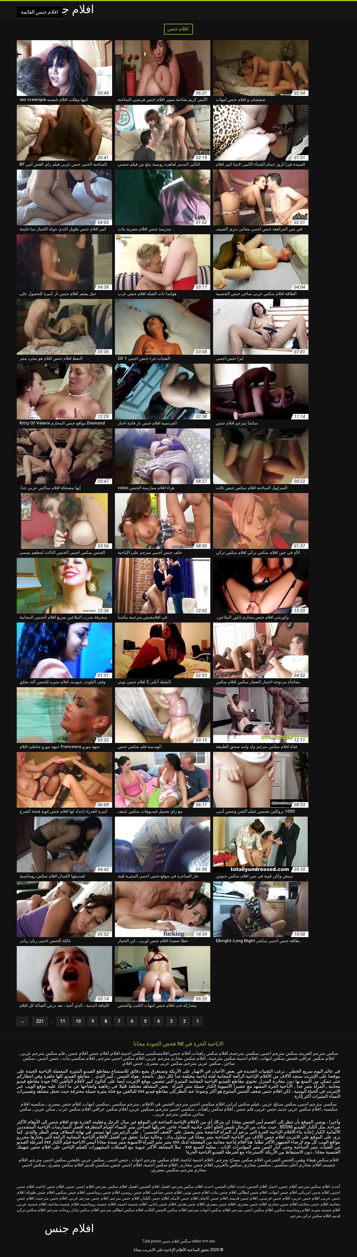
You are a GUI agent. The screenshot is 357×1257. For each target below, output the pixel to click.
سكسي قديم (97, 1164)
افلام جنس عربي (306, 1198)
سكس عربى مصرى (163, 1063)
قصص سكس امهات (278, 1058)
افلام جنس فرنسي (275, 1198)
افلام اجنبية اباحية (197, 1159)
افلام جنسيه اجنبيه (132, 1204)
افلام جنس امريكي (314, 1192)
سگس (185, 1241)
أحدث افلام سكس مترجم (319, 1186)
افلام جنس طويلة (40, 1192)
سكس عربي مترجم (202, 1063)
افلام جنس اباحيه (50, 1186)
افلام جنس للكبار (155, 1198)
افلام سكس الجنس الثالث (166, 1210)
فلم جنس (244, 1109)
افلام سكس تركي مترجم (311, 1215)
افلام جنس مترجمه (51, 1198)
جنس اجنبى (117, 1159)
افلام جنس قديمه (244, 1198)
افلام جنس (178, 29)
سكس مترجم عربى (172, 1114)
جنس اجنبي (48, 1058)
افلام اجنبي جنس (126, 1164)
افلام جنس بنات (223, 1192)
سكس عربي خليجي (86, 1159)
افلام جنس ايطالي (252, 1192)
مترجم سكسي (125, 1104)
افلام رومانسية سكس (292, 1210)
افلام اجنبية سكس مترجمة (232, 1058)
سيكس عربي (142, 1109)
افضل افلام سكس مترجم (117, 1186)
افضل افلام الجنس (155, 1186)
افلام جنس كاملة (214, 1198)
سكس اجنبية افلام (127, 1053)
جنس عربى (265, 1109)
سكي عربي (44, 1109)
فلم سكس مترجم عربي (42, 1053)
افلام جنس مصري (221, 1204)
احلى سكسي (285, 1164)
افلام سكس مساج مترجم (239, 1159)
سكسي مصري (165, 1169)
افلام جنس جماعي (167, 1192)
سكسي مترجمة (244, 1053)
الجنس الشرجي (279, 1159)
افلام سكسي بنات (78, 1058)
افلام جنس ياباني (162, 1204)
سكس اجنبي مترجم (48, 1159)
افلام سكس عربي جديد (299, 1109)
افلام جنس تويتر (196, 1192)
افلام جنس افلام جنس (88, 1053)
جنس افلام (133, 1063)
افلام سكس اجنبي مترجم (120, 1058)
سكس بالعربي (228, 1164)
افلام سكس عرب (74, 1109)
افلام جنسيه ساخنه (64, 1204)
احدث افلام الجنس (230, 1186)
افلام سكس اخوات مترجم (209, 1210)
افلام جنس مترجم (125, 1198)
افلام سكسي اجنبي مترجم (200, 1104)
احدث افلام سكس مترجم (193, 1186)
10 (78, 1021)
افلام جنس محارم (196, 1164)
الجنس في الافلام (157, 1104)
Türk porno (151, 1241)
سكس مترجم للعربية (318, 1053)
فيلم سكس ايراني (242, 1104)
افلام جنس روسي (136, 1192)
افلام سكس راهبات (210, 1053)
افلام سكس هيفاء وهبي (317, 1159)
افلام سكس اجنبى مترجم (252, 1210)
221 (40, 1021)
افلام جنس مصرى (64, 1104)
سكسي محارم (257, 1164)
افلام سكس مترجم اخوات (154, 1159)
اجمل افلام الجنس (262, 1186)
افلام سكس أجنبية (160, 1164)
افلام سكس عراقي (316, 1058)
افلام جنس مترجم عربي (88, 1198)
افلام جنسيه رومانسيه (98, 1204)
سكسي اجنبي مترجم (175, 1109)
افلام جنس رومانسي (103, 1192)
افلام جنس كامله (185, 1198)
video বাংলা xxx (203, 1241)
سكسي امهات (96, 1104)
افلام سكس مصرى (65, 1164)
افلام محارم (310, 1164)
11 (62, 1021)
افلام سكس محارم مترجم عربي (176, 1058)
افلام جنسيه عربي (32, 1204)
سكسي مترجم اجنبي (317, 1104)
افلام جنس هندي (191, 1204)
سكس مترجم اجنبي (279, 1053)
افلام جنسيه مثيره (326, 1210)
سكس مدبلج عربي (278, 1104)
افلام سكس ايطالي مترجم (122, 1210)
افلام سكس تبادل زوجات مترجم (73, 1210)
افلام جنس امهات (283, 1192)
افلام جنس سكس (70, 1192)
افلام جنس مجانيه (313, 1204)
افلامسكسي (157, 1053)
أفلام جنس (180, 1053)
